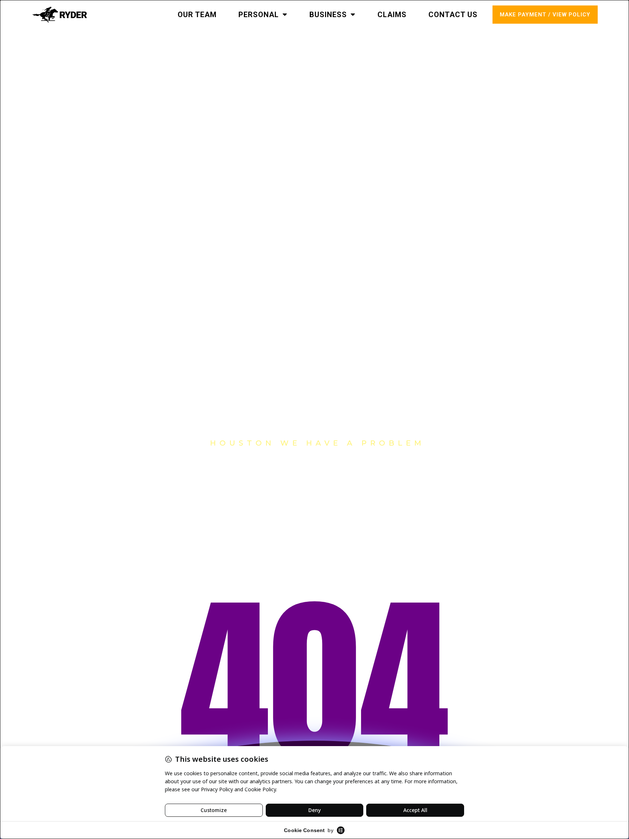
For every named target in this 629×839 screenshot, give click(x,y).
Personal (258, 14)
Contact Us (453, 14)
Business (328, 14)
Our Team (197, 14)
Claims (392, 14)
